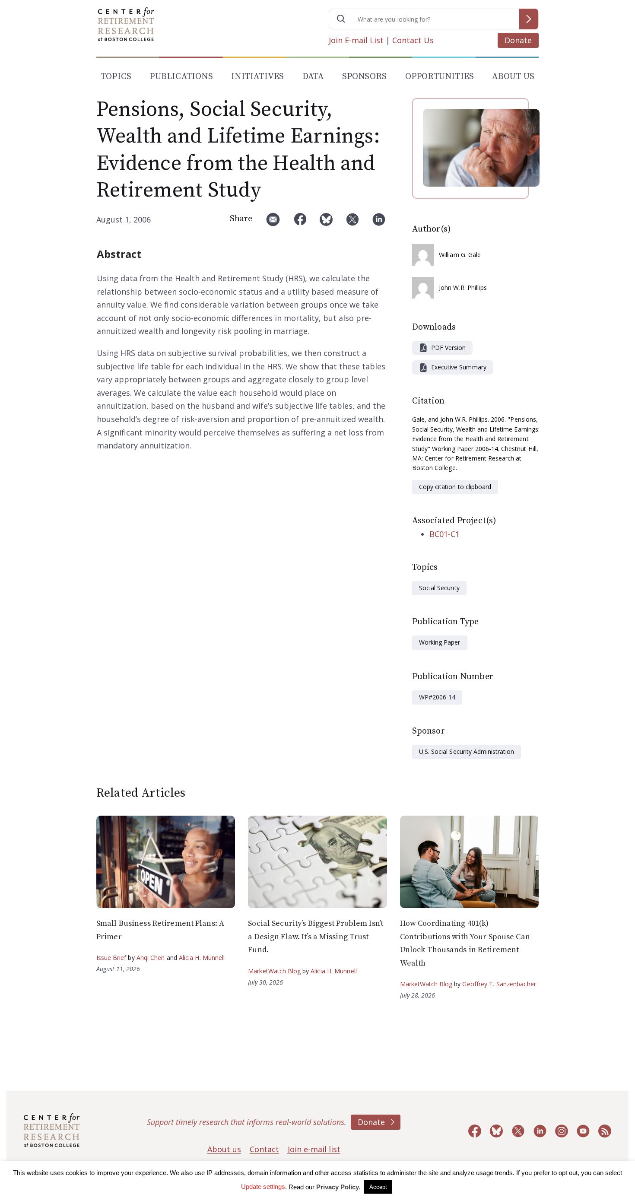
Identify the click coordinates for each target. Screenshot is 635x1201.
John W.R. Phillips (463, 287)
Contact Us (413, 40)
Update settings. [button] (264, 1186)
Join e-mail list (314, 1149)
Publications (181, 76)
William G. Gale (460, 255)
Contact (264, 1149)
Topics (116, 76)
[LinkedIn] (378, 222)
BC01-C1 (444, 534)
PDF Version (448, 347)
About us (224, 1149)
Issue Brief (111, 957)
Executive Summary (458, 367)
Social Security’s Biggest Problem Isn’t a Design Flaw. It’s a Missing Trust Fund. (315, 936)
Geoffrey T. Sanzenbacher (499, 984)
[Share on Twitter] (352, 222)
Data (313, 76)
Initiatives (257, 76)
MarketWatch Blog (274, 971)
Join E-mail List (356, 40)
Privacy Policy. (338, 1187)
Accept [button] (378, 1187)
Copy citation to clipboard (455, 487)
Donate (518, 40)
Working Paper (439, 642)
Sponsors (364, 76)
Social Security (439, 588)
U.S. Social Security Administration (466, 751)
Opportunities (439, 76)
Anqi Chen (151, 957)
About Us (513, 76)
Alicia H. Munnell (202, 957)
